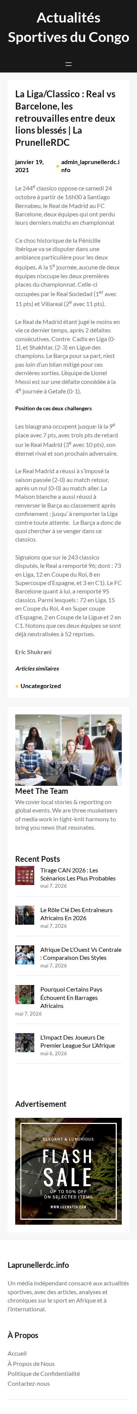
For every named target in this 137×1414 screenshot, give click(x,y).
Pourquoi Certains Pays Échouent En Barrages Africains (71, 997)
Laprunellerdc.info (38, 1264)
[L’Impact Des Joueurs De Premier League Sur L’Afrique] (24, 1043)
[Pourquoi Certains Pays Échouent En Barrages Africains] (24, 995)
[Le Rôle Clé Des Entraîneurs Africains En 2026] (24, 916)
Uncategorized (41, 685)
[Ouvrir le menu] (68, 64)
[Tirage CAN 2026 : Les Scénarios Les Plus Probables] (24, 876)
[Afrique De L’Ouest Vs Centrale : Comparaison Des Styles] (24, 955)
